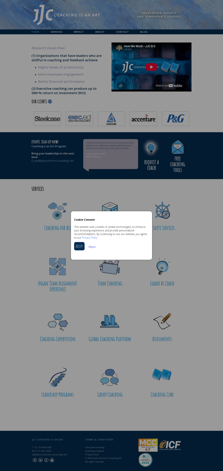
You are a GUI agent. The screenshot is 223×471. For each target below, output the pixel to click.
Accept (79, 246)
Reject (92, 247)
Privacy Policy (89, 237)
